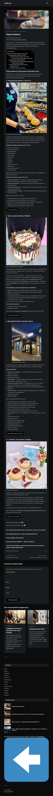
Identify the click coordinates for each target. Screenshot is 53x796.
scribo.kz (7, 3)
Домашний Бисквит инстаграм (14, 433)
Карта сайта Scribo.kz (8, 791)
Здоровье (6, 673)
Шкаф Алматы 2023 (37, 629)
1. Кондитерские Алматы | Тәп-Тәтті (17, 55)
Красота (6, 675)
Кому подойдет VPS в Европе (15, 538)
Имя (7, 582)
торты (17, 550)
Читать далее (9, 648)
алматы (12, 550)
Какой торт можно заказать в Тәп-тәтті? (19, 56)
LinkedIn (23, 39)
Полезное (24, 31)
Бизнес (6, 671)
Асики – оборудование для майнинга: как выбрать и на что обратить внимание (29, 729)
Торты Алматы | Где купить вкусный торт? (17, 53)
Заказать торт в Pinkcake (13, 315)
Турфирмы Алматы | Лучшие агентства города (14, 630)
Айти (5, 669)
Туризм (6, 693)
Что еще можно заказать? (18, 63)
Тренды (6, 690)
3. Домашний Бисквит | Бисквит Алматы (18, 64)
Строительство (8, 686)
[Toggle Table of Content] (31, 52)
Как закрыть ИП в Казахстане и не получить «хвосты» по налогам (25, 530)
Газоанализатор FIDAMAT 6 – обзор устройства (20, 541)
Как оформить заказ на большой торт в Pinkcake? (21, 61)
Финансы (6, 695)
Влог (7, 525)
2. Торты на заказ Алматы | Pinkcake (17, 60)
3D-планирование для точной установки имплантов (21, 534)
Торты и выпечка (14, 66)
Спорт (6, 684)
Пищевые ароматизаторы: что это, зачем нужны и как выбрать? (28, 714)
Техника (6, 688)
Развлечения (7, 680)
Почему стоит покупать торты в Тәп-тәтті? (22, 58)
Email (7, 587)
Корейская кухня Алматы (18, 706)
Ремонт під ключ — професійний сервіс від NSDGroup (25, 722)
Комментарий (10, 572)
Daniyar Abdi (17, 39)
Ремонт (6, 682)
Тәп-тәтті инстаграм (12, 209)
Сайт (7, 593)
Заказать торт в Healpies (13, 516)
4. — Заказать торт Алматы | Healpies (17, 67)
